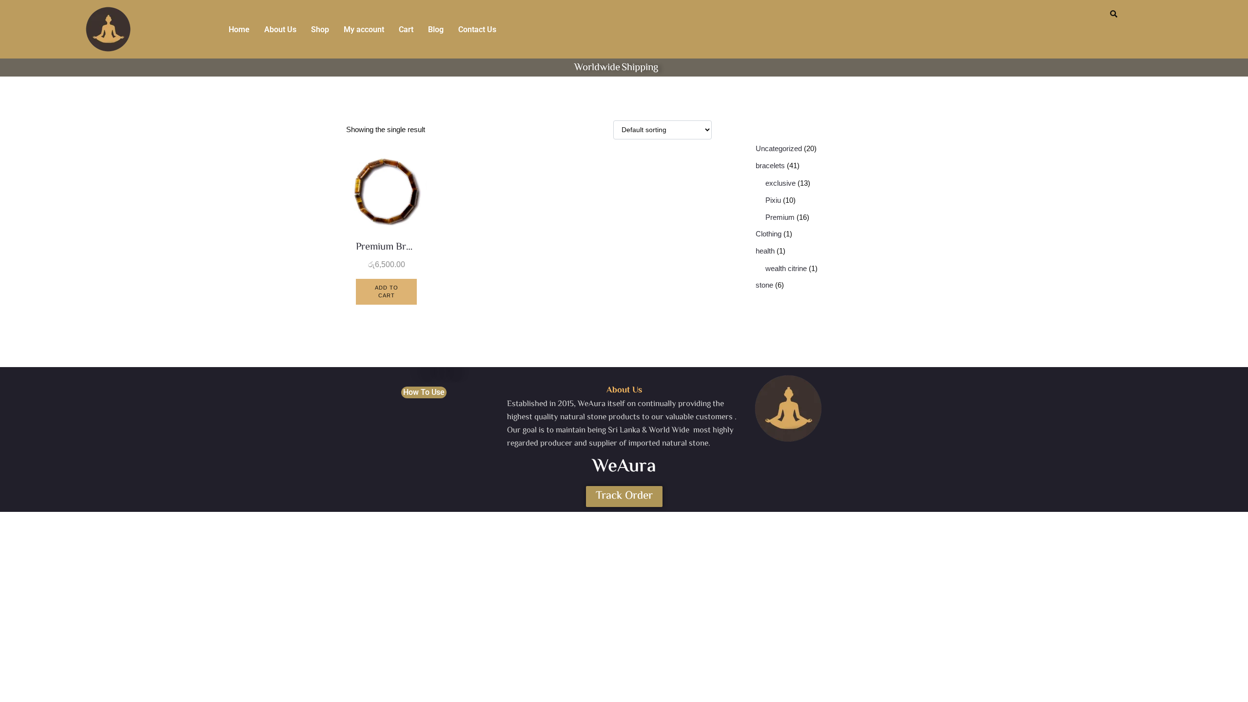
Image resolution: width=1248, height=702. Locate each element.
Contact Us (477, 29)
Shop (320, 29)
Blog (436, 29)
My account (364, 29)
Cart (406, 29)
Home (239, 29)
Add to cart (386, 292)
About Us (280, 29)
